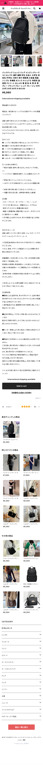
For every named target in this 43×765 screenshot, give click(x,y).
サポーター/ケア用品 (9, 716)
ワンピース (5, 642)
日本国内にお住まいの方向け (21, 393)
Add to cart (22, 386)
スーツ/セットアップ (9, 669)
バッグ (4, 682)
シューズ (5, 703)
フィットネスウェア (8, 710)
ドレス (4, 676)
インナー (5, 689)
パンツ (4, 648)
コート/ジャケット (8, 662)
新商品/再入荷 (7, 628)
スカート (5, 655)
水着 (3, 696)
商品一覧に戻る (21, 727)
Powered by (19, 743)
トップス (4, 635)
